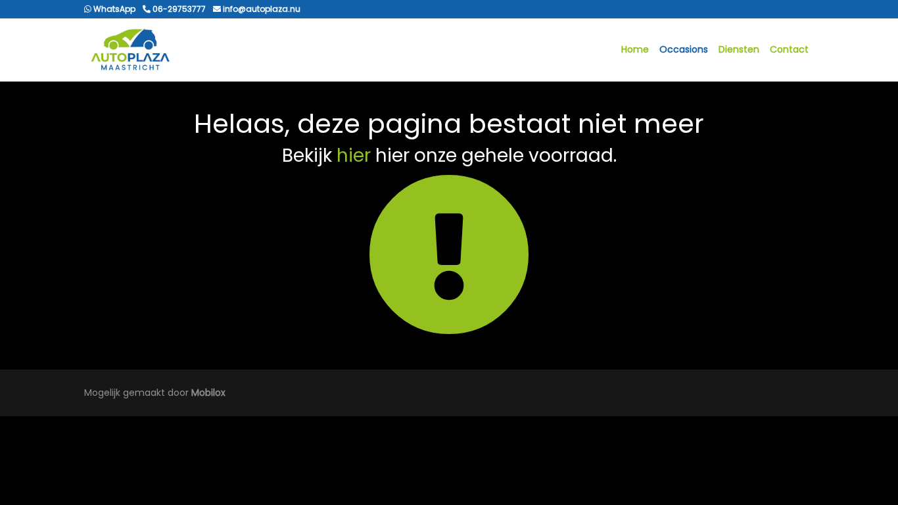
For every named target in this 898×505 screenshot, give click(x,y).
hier (354, 155)
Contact (789, 49)
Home (635, 49)
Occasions (683, 49)
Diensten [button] (739, 49)
